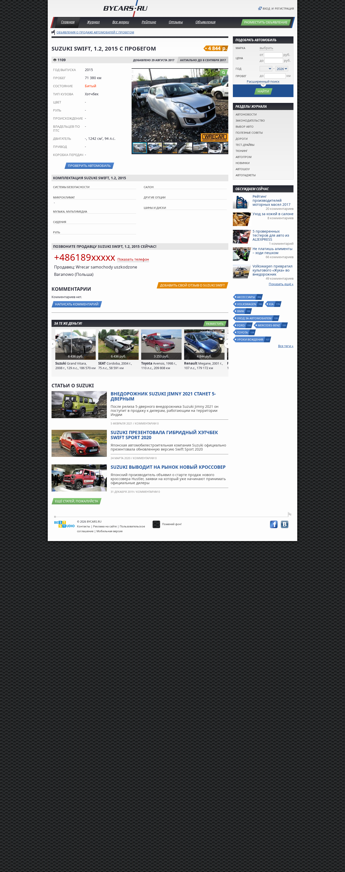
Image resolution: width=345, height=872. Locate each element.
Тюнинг (242, 151)
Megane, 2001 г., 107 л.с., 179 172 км (203, 365)
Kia (271, 304)
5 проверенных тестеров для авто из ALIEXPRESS (271, 235)
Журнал (93, 21)
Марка (240, 48)
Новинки (243, 163)
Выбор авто (245, 126)
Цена (239, 58)
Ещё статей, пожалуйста (76, 501)
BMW (240, 311)
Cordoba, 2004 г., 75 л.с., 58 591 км (115, 365)
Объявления (205, 21)
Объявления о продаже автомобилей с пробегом (95, 32)
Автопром (244, 157)
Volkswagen (246, 304)
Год (238, 69)
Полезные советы (249, 133)
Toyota (242, 332)
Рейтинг (149, 21)
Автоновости (246, 114)
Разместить (215, 324)
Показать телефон (133, 259)
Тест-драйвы (245, 145)
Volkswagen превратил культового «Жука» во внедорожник (272, 270)
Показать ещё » (281, 284)
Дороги (242, 139)
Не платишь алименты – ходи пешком (272, 250)
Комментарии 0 (147, 423)
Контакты (83, 526)
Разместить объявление (265, 22)
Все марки (120, 21)
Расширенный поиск (263, 81)
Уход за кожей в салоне (273, 213)
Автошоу (243, 169)
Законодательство (250, 120)
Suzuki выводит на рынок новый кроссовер (168, 467)
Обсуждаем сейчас (252, 189)
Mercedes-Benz (269, 325)
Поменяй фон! (171, 524)
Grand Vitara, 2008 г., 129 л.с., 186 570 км (75, 365)
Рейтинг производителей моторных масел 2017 (271, 200)
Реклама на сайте (105, 526)
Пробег (241, 76)
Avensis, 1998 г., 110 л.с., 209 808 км (159, 365)
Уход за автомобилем (254, 318)
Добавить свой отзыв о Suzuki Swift (192, 285)
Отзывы (176, 21)
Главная (68, 21)
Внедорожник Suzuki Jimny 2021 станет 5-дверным (163, 396)
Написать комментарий (76, 304)
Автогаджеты (246, 175)
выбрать (266, 48)
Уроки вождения (250, 339)
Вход (266, 8)
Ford (241, 325)
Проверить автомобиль (89, 165)
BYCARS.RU (94, 521)
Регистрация (284, 8)
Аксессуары (246, 297)
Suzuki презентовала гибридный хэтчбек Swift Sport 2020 (164, 434)
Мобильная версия (109, 531)
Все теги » (285, 346)
